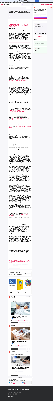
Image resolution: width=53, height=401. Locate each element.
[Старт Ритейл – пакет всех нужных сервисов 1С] (27, 282)
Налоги (4, 2)
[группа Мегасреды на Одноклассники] (10, 394)
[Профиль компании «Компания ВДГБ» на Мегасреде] (9, 16)
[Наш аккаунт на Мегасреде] (16, 394)
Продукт (12, 2)
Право (2, 2)
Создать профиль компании (25, 389)
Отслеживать (28, 296)
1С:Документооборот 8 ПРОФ (20, 291)
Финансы (7, 2)
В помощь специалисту (36, 15)
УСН (18, 320)
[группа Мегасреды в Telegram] (12, 394)
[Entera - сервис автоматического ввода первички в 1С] (12, 281)
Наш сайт (40, 17)
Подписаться (13, 383)
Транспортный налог (24, 264)
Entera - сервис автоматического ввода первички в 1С (12, 285)
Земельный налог (18, 345)
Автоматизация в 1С (23, 345)
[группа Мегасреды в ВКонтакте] (8, 394)
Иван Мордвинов (19, 392)
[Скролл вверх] (7, 100)
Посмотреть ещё (40, 36)
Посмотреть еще (20, 377)
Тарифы (20, 389)
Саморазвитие (23, 2)
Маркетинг (15, 2)
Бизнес (9, 2)
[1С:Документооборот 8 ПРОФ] (20, 284)
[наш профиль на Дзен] (13, 394)
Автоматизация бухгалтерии (23, 320)
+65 (40, 15)
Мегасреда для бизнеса (15, 389)
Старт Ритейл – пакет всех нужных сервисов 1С (27, 288)
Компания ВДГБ (13, 296)
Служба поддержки (13, 392)
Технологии (18, 2)
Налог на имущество (18, 264)
